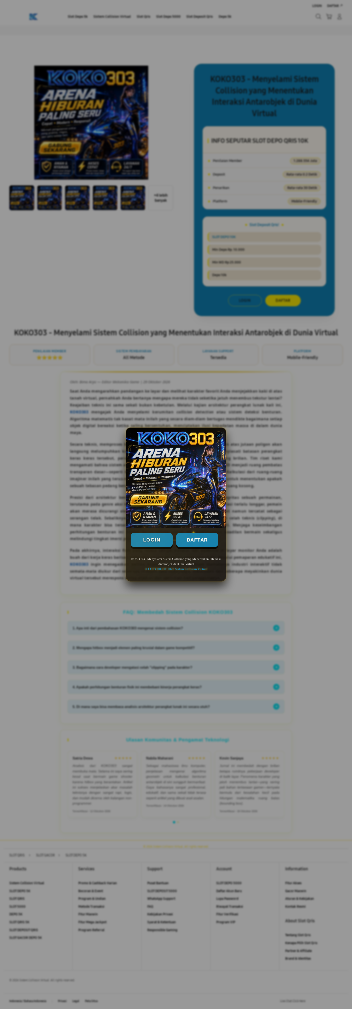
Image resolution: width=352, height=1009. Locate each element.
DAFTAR (197, 539)
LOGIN (151, 539)
